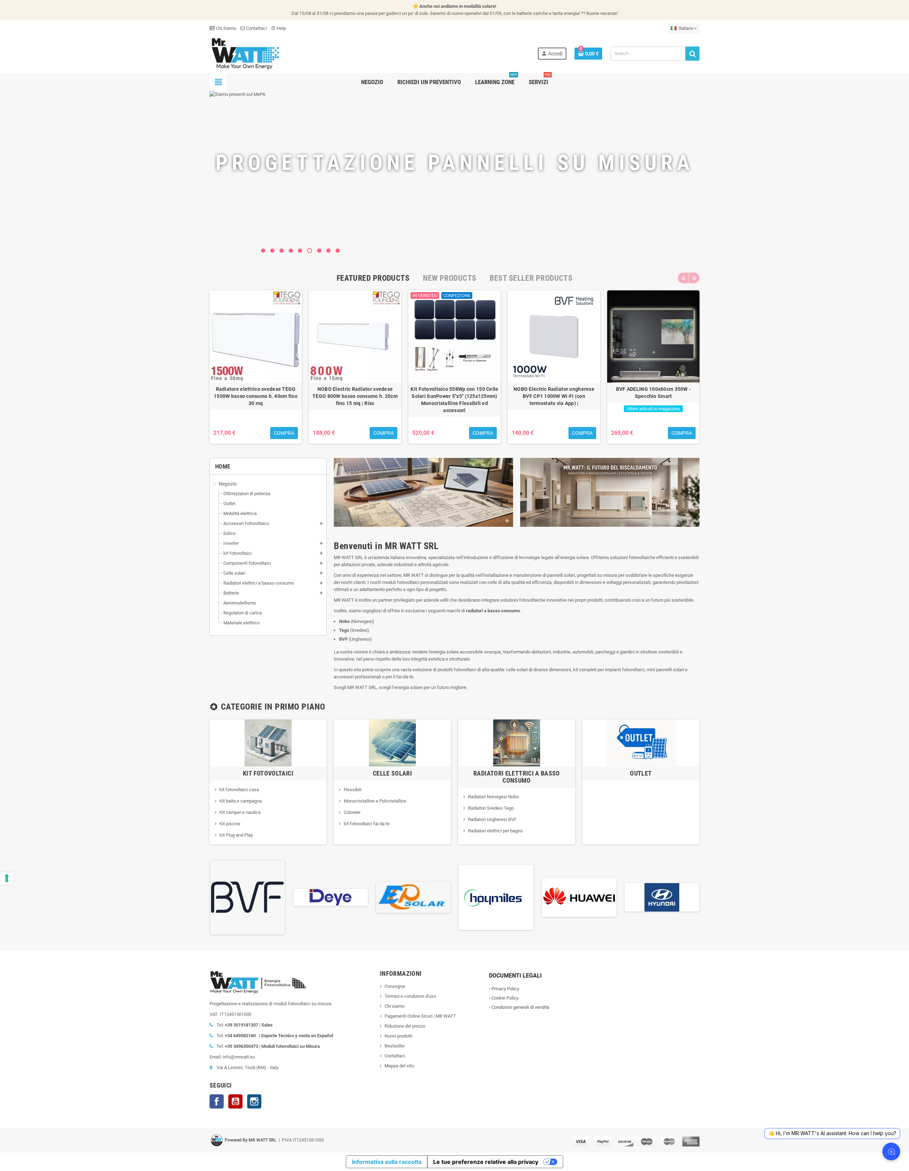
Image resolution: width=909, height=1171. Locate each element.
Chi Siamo (225, 28)
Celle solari (392, 773)
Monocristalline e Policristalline (375, 801)
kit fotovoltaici (268, 773)
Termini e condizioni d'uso (410, 996)
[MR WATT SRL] (245, 53)
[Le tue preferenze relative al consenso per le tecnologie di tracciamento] (6, 878)
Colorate (352, 812)
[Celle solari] (392, 742)
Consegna (395, 986)
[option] (255, 367)
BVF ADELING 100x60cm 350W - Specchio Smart (653, 392)
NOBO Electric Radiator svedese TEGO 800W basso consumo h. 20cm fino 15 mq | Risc (355, 396)
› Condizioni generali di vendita (519, 1007)
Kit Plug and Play (236, 835)
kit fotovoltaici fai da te (367, 823)
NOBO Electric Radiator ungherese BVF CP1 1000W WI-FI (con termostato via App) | (553, 396)
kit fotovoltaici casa (239, 789)
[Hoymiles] (496, 896)
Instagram (254, 1101)
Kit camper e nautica (240, 812)
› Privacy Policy (504, 988)
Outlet (641, 773)
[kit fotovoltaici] (268, 742)
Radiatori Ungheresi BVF (492, 819)
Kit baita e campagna (240, 801)
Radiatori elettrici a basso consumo (516, 777)
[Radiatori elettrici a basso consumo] (516, 742)
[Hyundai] (662, 896)
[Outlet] (641, 742)
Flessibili (352, 789)
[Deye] (330, 896)
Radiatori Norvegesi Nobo (493, 796)
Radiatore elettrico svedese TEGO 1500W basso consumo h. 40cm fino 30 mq (256, 396)
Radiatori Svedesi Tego (491, 808)
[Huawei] (579, 896)
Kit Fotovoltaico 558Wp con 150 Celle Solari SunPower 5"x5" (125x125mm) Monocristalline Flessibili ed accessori (454, 399)
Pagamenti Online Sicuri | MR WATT (420, 1016)
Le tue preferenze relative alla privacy (485, 1161)
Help (278, 28)
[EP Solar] (413, 896)
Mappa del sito (399, 1065)
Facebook (216, 1101)
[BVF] (247, 896)
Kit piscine (229, 823)
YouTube (235, 1101)
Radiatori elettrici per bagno (495, 830)
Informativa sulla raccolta (386, 1161)
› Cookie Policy (503, 998)
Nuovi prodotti (398, 1036)
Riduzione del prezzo (405, 1026)
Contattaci (256, 28)
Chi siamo (394, 1006)
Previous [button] (683, 278)
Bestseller (395, 1046)
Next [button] (694, 278)
